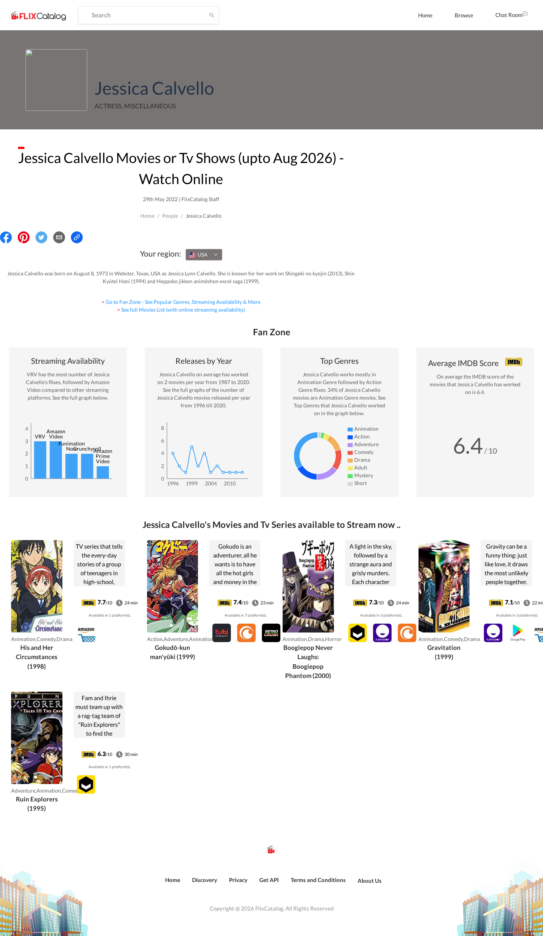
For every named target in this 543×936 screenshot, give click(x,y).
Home (425, 15)
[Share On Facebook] (6, 237)
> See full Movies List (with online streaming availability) (181, 309)
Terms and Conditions (318, 879)
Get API (269, 879)
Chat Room (508, 14)
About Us (370, 880)
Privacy (238, 879)
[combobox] (203, 255)
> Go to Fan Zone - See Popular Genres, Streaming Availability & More (181, 302)
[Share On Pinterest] (24, 237)
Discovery (204, 879)
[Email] (59, 237)
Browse (464, 15)
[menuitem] (425, 15)
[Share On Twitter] (41, 237)
